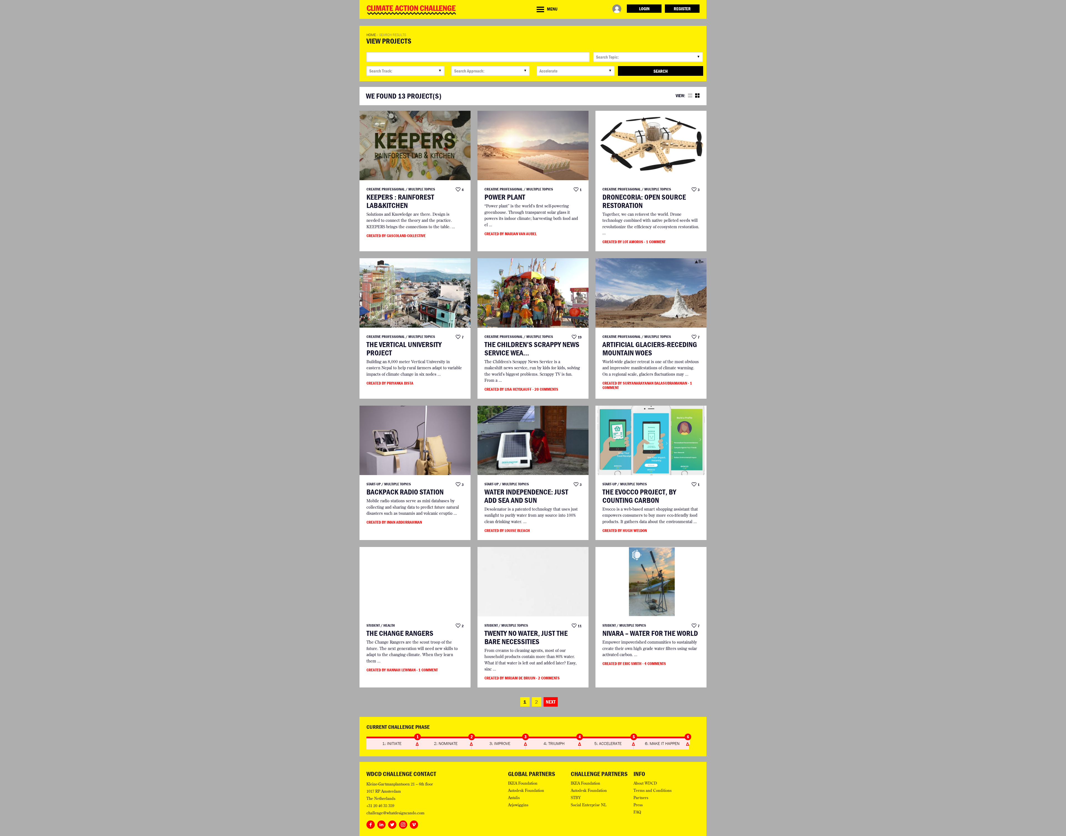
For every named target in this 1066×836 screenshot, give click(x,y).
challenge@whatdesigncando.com (395, 812)
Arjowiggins (518, 804)
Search (660, 71)
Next (550, 702)
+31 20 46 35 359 (380, 805)
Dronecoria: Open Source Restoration (644, 201)
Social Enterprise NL (588, 804)
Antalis (514, 797)
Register (682, 8)
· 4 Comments (654, 663)
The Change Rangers (399, 633)
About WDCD (645, 783)
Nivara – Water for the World (650, 633)
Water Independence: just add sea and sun (526, 496)
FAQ (637, 812)
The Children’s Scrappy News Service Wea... (531, 348)
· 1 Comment (654, 241)
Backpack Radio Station (405, 492)
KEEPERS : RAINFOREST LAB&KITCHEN (400, 201)
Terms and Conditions (652, 790)
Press (638, 804)
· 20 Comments (545, 389)
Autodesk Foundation (526, 790)
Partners (640, 797)
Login (644, 8)
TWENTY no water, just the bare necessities (526, 637)
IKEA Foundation (522, 783)
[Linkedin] (381, 823)
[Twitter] (392, 823)
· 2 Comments (548, 678)
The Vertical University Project (404, 348)
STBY (576, 797)
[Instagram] (403, 823)
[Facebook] (370, 823)
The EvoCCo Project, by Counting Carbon (639, 496)
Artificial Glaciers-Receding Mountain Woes (649, 348)
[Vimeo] (414, 823)
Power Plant (504, 197)
